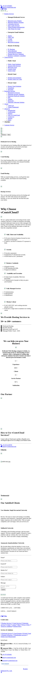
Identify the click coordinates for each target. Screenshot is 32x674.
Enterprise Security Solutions (16, 94)
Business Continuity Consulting (17, 55)
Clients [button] (6, 104)
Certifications (11, 112)
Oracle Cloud (11, 70)
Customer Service (9, 125)
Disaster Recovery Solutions (16, 54)
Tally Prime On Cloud (14, 29)
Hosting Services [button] (9, 14)
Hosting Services (6, 623)
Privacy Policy (26, 625)
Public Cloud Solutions (14, 64)
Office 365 (11, 37)
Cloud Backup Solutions (15, 52)
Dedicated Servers (6, 633)
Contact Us (11, 117)
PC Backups (11, 49)
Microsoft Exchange (13, 42)
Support (10, 118)
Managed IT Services (14, 92)
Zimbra (10, 36)
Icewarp (10, 40)
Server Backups (12, 51)
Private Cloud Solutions (14, 86)
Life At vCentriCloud (14, 115)
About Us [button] (7, 109)
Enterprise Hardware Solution (16, 96)
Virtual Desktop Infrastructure (16, 27)
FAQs (9, 120)
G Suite (10, 39)
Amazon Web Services (14, 66)
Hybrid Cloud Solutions (14, 77)
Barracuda (11, 101)
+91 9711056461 (7, 6)
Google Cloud (12, 69)
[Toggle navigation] (7, 11)
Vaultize (10, 99)
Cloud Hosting (17, 633)
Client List (11, 105)
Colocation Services (13, 24)
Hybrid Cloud (27, 633)
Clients (8, 625)
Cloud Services (17, 623)
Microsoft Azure (12, 67)
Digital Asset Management (8, 636)
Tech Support (5, 663)
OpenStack (11, 88)
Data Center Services (14, 25)
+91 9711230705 (7, 445)
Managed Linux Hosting (15, 21)
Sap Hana (10, 89)
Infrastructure (11, 110)
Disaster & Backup (6, 635)
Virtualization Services (20, 635)
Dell (9, 97)
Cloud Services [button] (8, 57)
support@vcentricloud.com (9, 660)
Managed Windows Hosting (16, 22)
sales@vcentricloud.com (9, 7)
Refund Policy (17, 626)
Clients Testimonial (13, 107)
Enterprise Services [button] (9, 91)
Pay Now (7, 121)
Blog (18, 625)
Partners (10, 113)
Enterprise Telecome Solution (16, 102)
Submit (3, 589)
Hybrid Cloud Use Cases (15, 79)
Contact (14, 625)
